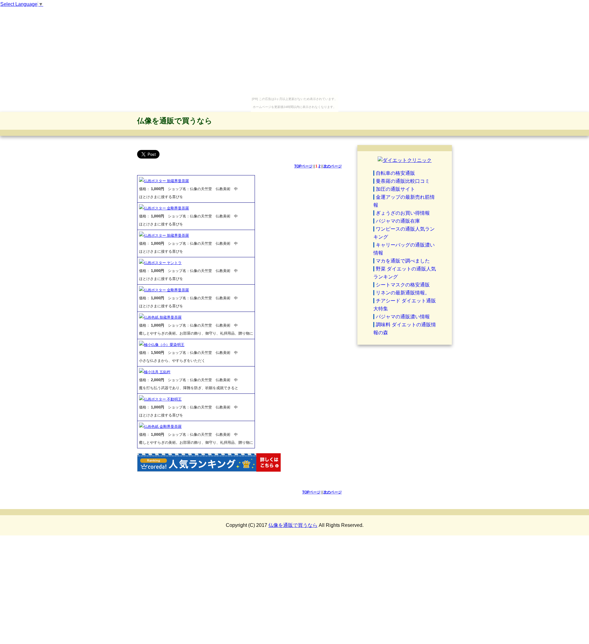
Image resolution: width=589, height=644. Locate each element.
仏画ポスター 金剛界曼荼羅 (166, 208)
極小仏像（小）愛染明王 (164, 345)
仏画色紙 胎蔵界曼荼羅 (163, 317)
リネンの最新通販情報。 (403, 292)
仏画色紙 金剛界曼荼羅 (163, 426)
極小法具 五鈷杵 (157, 372)
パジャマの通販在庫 (398, 221)
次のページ (332, 166)
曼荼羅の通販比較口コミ (403, 181)
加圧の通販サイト (395, 189)
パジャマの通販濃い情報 (403, 316)
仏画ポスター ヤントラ (163, 263)
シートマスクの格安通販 (403, 284)
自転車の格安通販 (395, 173)
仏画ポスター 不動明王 (163, 399)
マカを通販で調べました (403, 260)
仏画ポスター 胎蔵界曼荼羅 (166, 181)
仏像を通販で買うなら (174, 121)
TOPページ (303, 166)
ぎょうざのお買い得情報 (403, 213)
